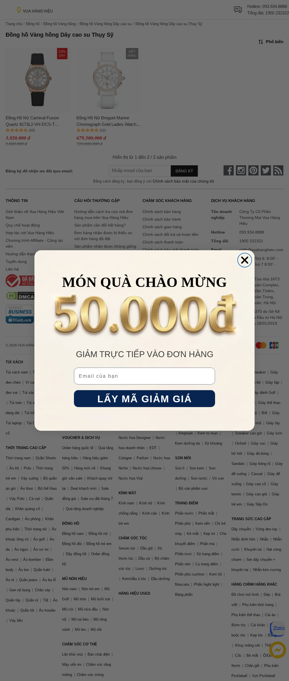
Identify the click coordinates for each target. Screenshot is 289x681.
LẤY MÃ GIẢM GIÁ (144, 398)
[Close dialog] (245, 260)
